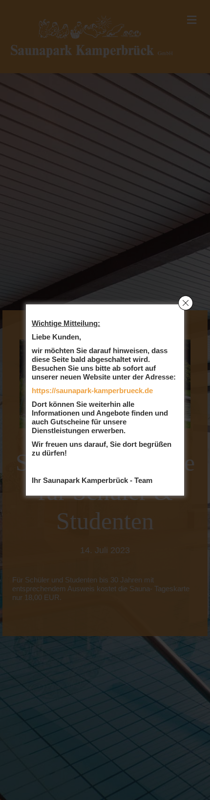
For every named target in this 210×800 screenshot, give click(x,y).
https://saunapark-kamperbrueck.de (92, 390)
